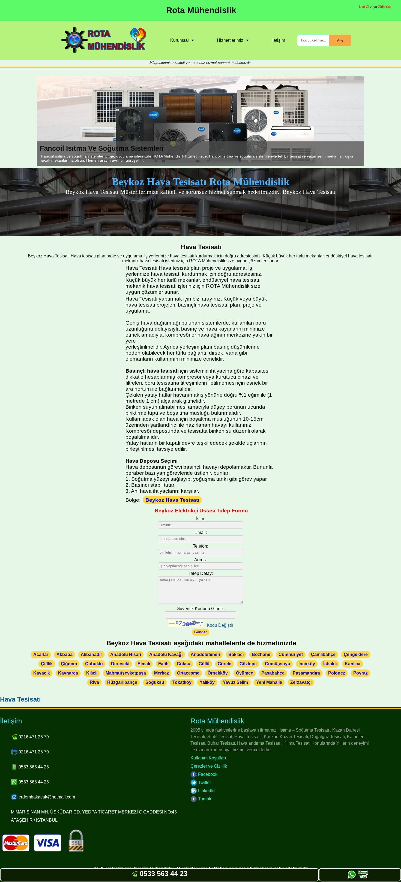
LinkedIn (206, 790)
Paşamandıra (306, 673)
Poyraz (360, 673)
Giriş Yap (384, 7)
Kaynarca (68, 673)
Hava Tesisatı (20, 699)
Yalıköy (207, 682)
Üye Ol (364, 7)
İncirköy (306, 663)
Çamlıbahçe (323, 654)
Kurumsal (179, 40)
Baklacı (236, 654)
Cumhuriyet (291, 654)
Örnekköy (218, 673)
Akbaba (64, 654)
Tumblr (204, 799)
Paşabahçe (273, 673)
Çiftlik (47, 663)
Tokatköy (181, 682)
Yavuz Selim (235, 682)
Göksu (183, 663)
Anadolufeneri (205, 654)
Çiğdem (69, 663)
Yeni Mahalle (269, 682)
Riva (94, 682)
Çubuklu (94, 663)
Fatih (163, 663)
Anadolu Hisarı (125, 654)
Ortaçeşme (188, 673)
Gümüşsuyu (277, 663)
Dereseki (120, 663)
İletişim (278, 40)
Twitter (204, 782)
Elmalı (143, 663)
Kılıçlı (91, 673)
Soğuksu (154, 682)
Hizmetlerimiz (230, 40)
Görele (224, 663)
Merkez (161, 673)
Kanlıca (352, 663)
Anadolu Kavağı (165, 654)
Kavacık (41, 673)
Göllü (204, 663)
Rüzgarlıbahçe (122, 682)
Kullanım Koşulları (208, 758)
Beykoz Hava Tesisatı (172, 500)
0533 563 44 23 (162, 873)
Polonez (336, 673)
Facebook (207, 774)
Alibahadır (91, 654)
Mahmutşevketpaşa (126, 673)
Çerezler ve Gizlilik (208, 766)
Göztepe (248, 663)
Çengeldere (356, 654)
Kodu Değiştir (220, 625)
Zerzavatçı (301, 682)
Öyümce (244, 673)
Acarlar (40, 654)
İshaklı (330, 663)
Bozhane (261, 654)
